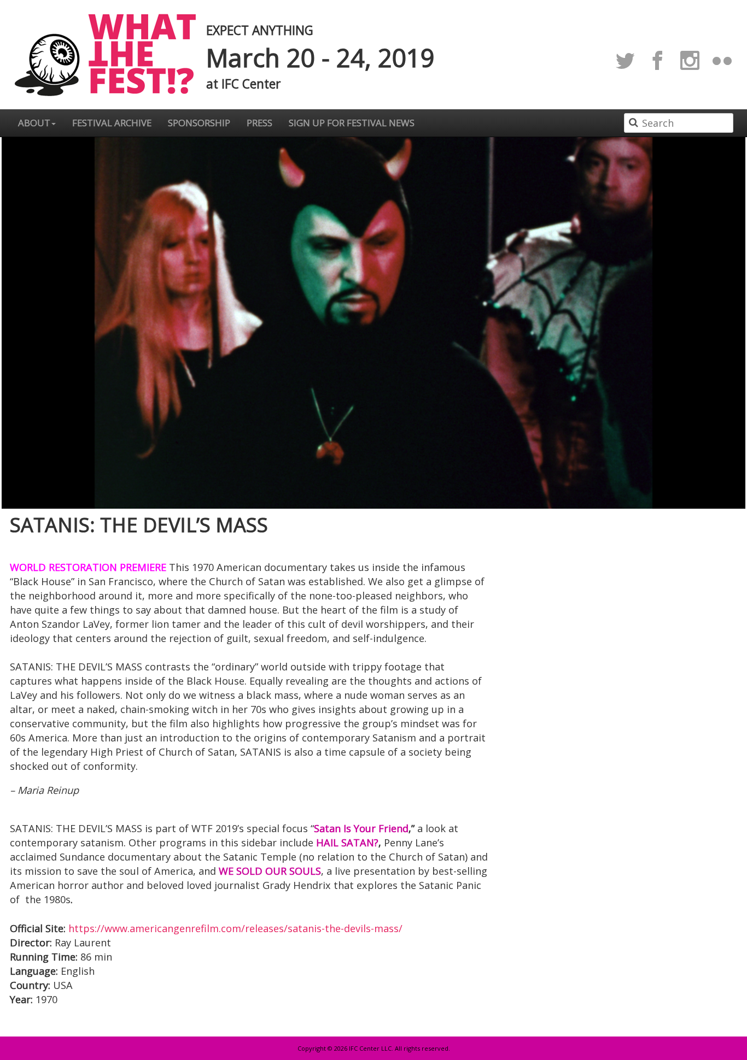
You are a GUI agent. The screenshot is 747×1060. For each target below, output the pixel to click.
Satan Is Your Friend (361, 828)
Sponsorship (199, 122)
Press (259, 122)
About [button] (34, 122)
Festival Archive (111, 122)
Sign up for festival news (352, 122)
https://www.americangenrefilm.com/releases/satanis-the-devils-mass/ (235, 928)
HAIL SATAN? (347, 842)
